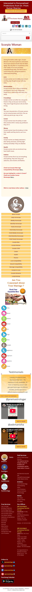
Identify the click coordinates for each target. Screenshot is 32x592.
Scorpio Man (16, 242)
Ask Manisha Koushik (23, 473)
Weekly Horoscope (16, 220)
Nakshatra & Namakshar (8, 517)
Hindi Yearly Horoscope (16, 239)
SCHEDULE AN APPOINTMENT (16, 11)
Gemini (9, 318)
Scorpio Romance (16, 273)
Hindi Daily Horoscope (16, 230)
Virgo (8, 334)
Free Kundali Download (7, 512)
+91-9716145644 (17, 30)
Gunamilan (4, 519)
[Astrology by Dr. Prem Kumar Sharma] (16, 17)
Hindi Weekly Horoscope (16, 233)
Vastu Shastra (7, 459)
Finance (16, 258)
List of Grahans (21, 489)
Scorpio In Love (16, 270)
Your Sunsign (5, 506)
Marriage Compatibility (16, 267)
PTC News (20, 501)
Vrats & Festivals (21, 491)
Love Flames (4, 528)
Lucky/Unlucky (16, 276)
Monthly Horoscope (16, 223)
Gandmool (4, 520)
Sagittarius (9, 350)
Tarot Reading (21, 485)
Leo (8, 329)
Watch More (21, 446)
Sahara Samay (21, 499)
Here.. (21, 169)
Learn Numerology (22, 484)
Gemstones (5, 481)
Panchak (3, 522)
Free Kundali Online (6, 513)
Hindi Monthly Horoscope (16, 236)
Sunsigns (4, 471)
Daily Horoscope (16, 217)
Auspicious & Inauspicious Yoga (6, 530)
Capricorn (9, 355)
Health (16, 254)
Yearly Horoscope (16, 226)
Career (16, 251)
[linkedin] (22, 25)
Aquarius (9, 361)
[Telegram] (29, 25)
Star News (20, 498)
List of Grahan (5, 533)
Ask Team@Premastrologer (23, 476)
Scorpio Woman (16, 245)
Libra (8, 339)
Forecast (3, 524)
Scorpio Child (16, 248)
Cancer (8, 324)
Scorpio (9, 345)
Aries (8, 308)
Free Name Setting (6, 515)
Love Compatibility (16, 261)
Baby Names (4, 526)
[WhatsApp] (26, 25)
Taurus (8, 313)
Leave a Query (15, 22)
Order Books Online (22, 479)
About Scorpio (16, 214)
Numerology (5, 491)
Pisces (8, 366)
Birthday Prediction (6, 508)
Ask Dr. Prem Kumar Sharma (22, 458)
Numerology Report (6, 510)
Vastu (18, 487)
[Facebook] (13, 24)
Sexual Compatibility (16, 264)
